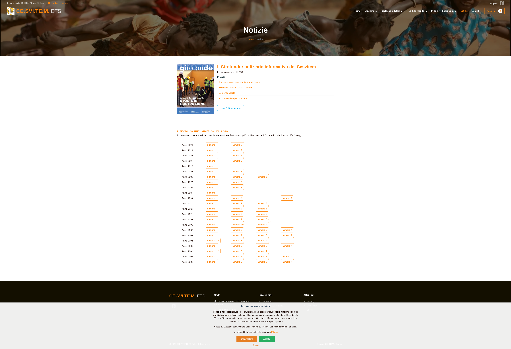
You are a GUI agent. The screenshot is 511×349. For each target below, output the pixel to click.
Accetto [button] (266, 338)
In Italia (434, 11)
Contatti (475, 11)
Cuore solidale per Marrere (233, 98)
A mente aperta (227, 93)
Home (357, 11)
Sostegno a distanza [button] (392, 11)
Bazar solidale (449, 11)
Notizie (464, 11)
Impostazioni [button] (247, 338)
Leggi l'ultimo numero (230, 108)
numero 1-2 (213, 240)
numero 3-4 (263, 219)
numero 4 (287, 198)
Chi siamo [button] (369, 11)
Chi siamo (266, 301)
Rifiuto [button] (255, 345)
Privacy (310, 301)
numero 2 (237, 145)
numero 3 (262, 176)
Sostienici (492, 11)
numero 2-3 (238, 224)
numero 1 (212, 145)
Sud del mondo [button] (417, 11)
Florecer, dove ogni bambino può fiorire (239, 82)
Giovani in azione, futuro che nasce (237, 87)
